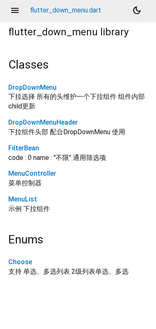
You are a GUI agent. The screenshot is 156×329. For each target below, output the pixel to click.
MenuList (22, 199)
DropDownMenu (32, 87)
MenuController (32, 173)
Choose (20, 262)
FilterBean (23, 148)
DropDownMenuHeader (43, 122)
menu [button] (15, 10)
